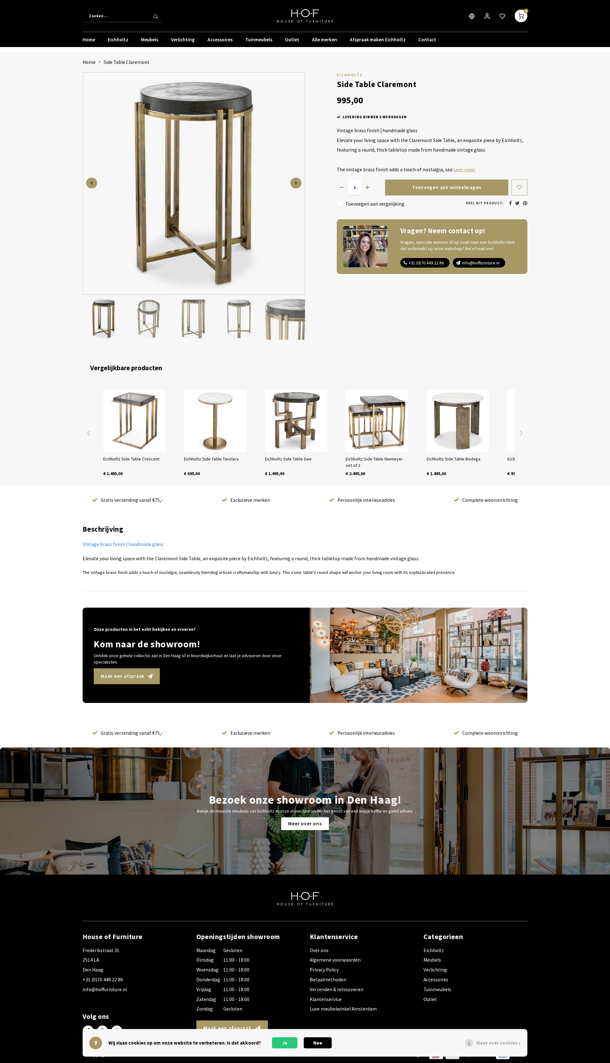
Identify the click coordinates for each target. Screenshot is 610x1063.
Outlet (292, 40)
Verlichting (183, 40)
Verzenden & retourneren (336, 989)
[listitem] (134, 433)
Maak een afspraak (123, 676)
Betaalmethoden (328, 980)
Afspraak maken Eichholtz (378, 40)
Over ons (319, 950)
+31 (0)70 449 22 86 (426, 263)
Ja (284, 1043)
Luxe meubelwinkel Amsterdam (343, 1009)
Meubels (149, 40)
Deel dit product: (485, 203)
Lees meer (464, 170)
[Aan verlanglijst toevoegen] (519, 187)
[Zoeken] (155, 16)
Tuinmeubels (258, 40)
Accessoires (220, 40)
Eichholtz (118, 40)
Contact (427, 40)
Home (89, 40)
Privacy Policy (324, 970)
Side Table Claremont (126, 62)
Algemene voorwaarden (335, 960)
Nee (317, 1043)
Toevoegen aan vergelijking (374, 204)
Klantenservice (326, 999)
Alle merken (324, 40)
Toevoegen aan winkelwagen (446, 187)
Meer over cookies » (498, 1043)
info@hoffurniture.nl (480, 263)
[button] (89, 433)
